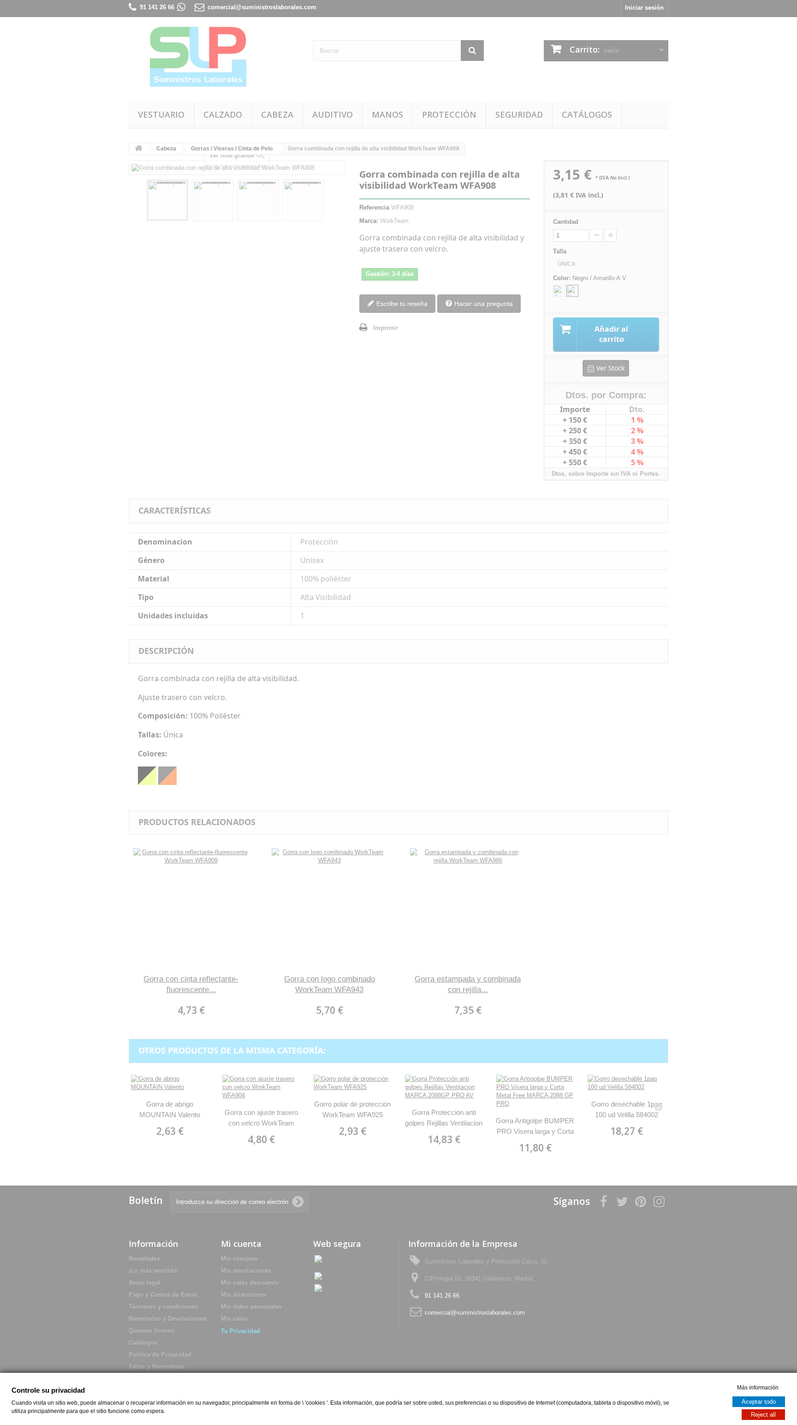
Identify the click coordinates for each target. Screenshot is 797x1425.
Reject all (763, 1414)
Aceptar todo (759, 1401)
